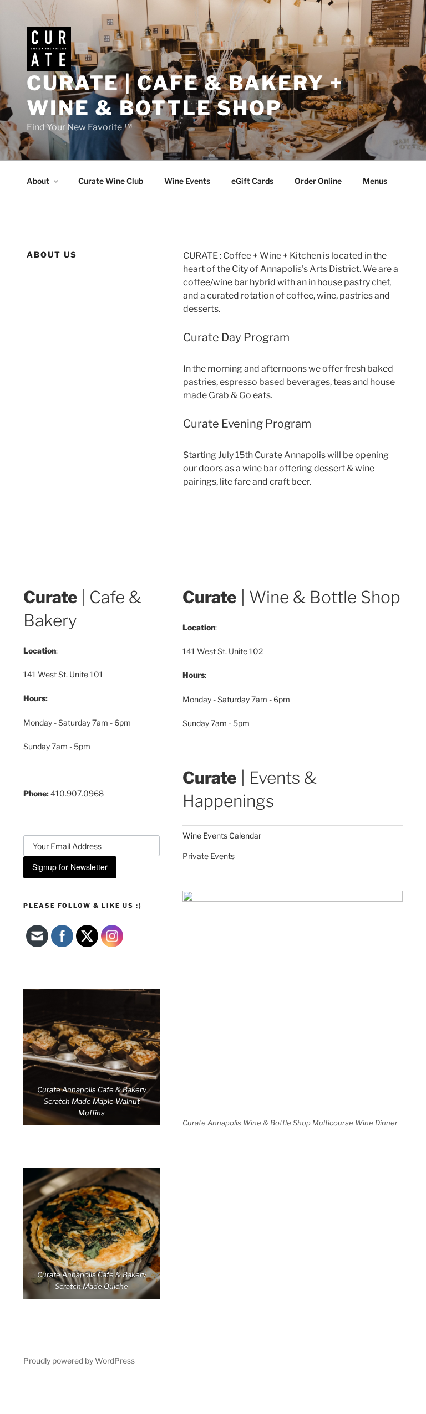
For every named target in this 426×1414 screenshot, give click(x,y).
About (38, 181)
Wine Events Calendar (221, 835)
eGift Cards (252, 181)
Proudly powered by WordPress (79, 1360)
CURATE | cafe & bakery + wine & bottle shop (185, 95)
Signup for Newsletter (70, 866)
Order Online (318, 181)
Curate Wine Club (110, 181)
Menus (375, 181)
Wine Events (187, 181)
